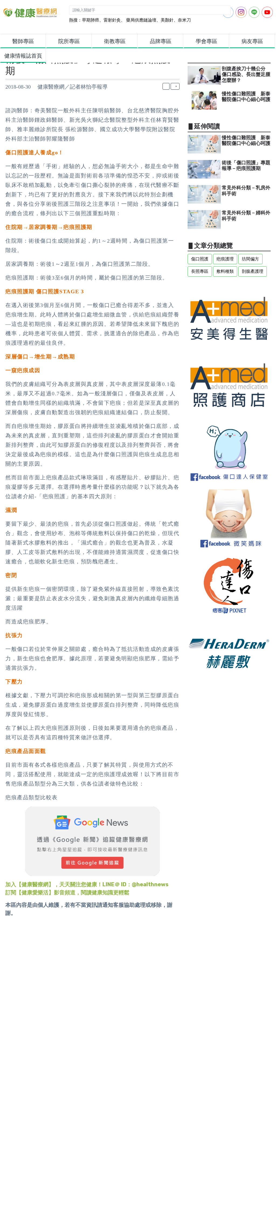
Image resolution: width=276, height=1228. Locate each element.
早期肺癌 (90, 20)
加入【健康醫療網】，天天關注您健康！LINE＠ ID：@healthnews (86, 884)
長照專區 (199, 271)
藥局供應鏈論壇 (140, 20)
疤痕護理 (225, 258)
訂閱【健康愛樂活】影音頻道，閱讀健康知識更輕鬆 (67, 892)
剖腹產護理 (252, 271)
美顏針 (167, 20)
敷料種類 (225, 271)
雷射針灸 (112, 20)
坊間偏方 (250, 258)
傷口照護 (199, 258)
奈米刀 (184, 20)
